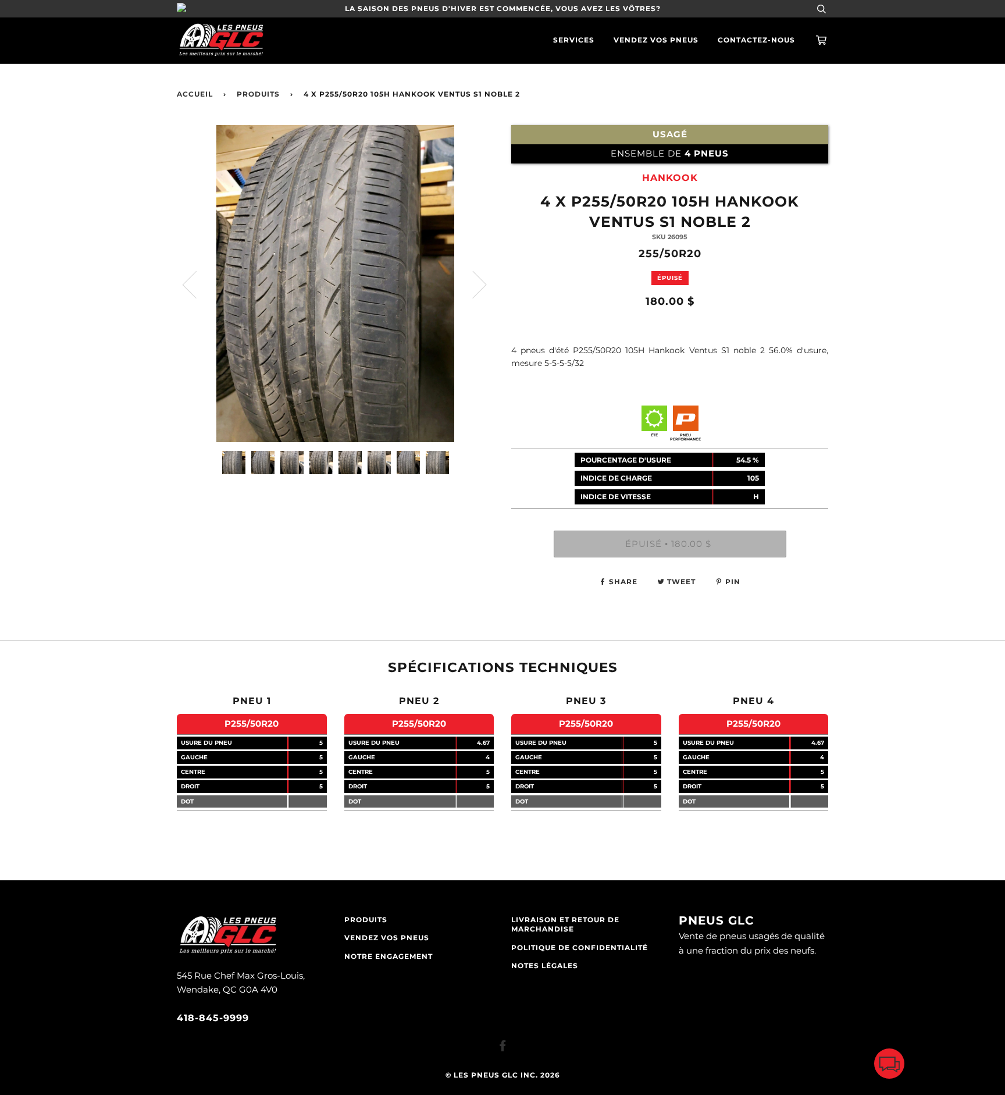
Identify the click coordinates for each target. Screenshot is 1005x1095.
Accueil (195, 94)
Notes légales (544, 966)
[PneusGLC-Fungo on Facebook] (503, 1048)
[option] (335, 283)
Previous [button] (196, 284)
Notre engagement (388, 956)
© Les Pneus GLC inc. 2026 (503, 1075)
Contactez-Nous (756, 40)
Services (573, 40)
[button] (889, 1066)
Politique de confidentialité (579, 948)
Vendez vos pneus (656, 40)
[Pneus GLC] (228, 952)
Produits (258, 94)
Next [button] (472, 284)
